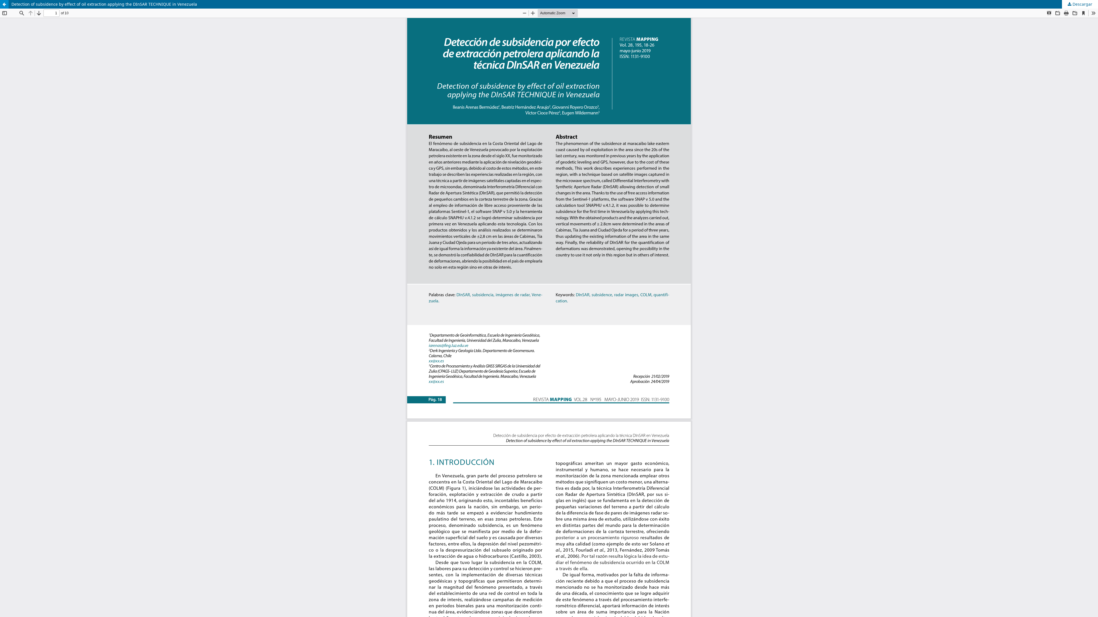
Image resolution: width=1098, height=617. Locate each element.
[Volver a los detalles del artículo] (4, 4)
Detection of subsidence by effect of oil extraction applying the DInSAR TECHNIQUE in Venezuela (104, 4)
